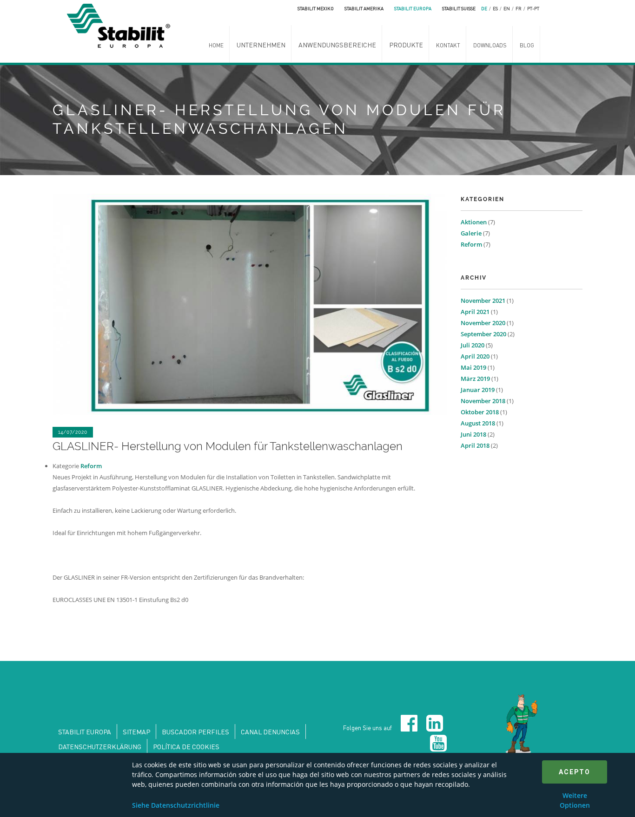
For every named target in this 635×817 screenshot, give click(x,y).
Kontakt (448, 45)
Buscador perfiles (195, 731)
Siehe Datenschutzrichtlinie (175, 805)
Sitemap (136, 731)
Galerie (471, 233)
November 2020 (483, 323)
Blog (527, 45)
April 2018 (475, 445)
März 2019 (475, 378)
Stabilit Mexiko (316, 8)
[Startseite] (121, 24)
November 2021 (483, 300)
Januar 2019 (478, 390)
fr (519, 8)
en (507, 8)
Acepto (574, 772)
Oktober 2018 (480, 412)
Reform (91, 466)
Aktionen (474, 222)
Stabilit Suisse (459, 8)
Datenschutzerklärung (99, 746)
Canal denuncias (270, 731)
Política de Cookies (186, 746)
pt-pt (533, 8)
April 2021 (475, 311)
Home (216, 45)
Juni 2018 (473, 434)
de (484, 8)
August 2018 (478, 423)
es (495, 8)
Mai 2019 (473, 367)
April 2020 (475, 356)
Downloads (490, 45)
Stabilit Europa (412, 8)
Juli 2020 (472, 345)
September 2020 (483, 334)
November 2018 (483, 401)
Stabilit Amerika (364, 8)
